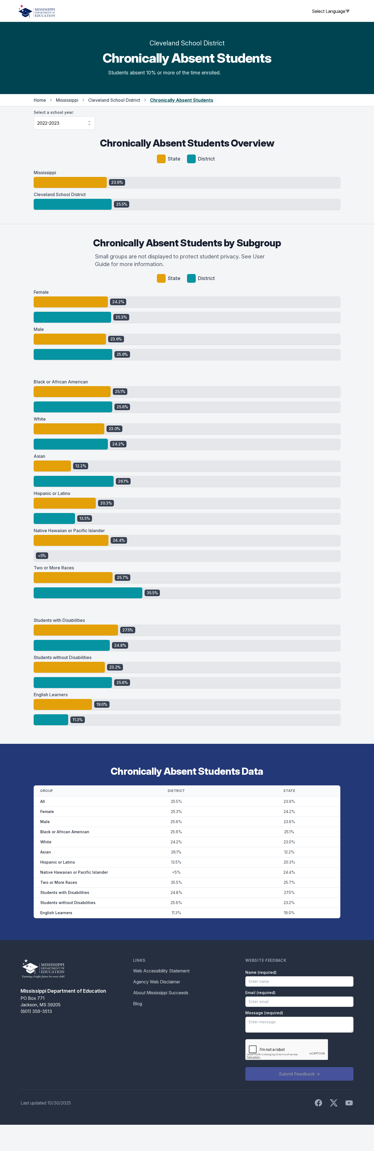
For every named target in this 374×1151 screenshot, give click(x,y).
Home (40, 100)
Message (264, 1012)
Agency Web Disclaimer (156, 981)
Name (261, 972)
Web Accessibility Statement (161, 971)
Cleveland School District (114, 100)
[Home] (36, 11)
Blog (137, 1003)
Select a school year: (54, 112)
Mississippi (67, 100)
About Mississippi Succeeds (160, 992)
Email (260, 992)
